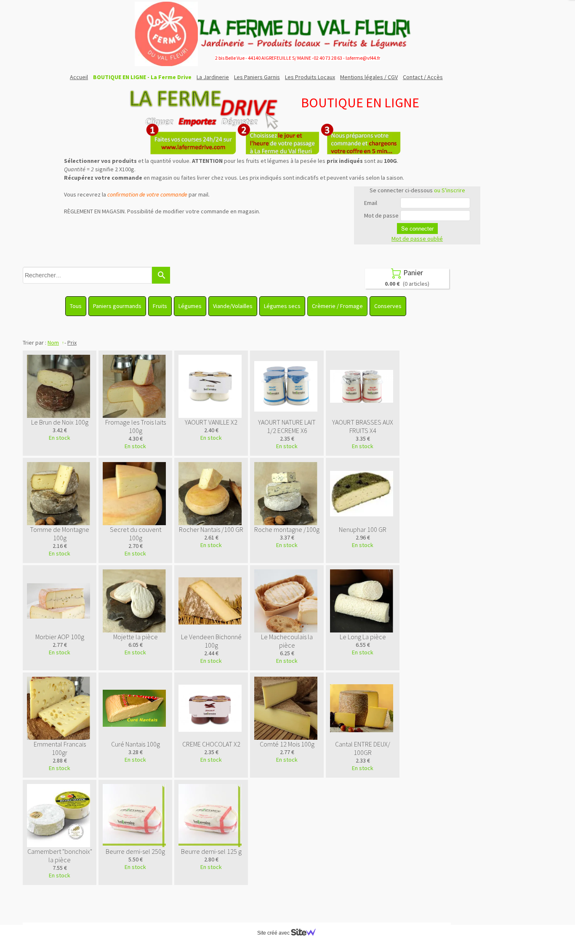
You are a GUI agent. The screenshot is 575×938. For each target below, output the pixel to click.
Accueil (79, 77)
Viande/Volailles (233, 306)
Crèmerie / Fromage (337, 306)
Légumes (190, 306)
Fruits (160, 306)
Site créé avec (274, 933)
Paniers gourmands (117, 306)
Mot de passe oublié (417, 238)
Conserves (388, 306)
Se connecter (417, 228)
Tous (76, 306)
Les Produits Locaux (310, 77)
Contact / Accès (423, 77)
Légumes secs (282, 306)
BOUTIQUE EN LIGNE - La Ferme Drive (142, 77)
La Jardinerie (213, 77)
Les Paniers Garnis (257, 77)
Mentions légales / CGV (369, 77)
